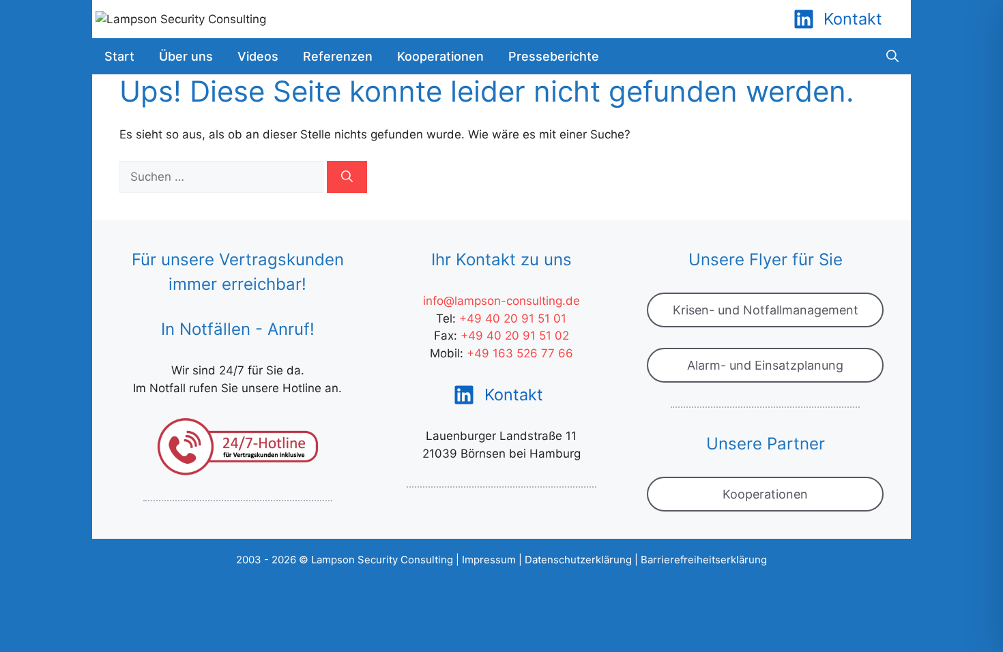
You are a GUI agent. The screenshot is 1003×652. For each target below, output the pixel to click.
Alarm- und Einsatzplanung (765, 365)
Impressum (489, 559)
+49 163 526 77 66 (520, 353)
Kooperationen (440, 56)
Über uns (186, 56)
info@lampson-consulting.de (501, 301)
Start (119, 56)
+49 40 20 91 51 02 (515, 335)
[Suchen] (347, 177)
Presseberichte (553, 56)
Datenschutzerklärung (578, 559)
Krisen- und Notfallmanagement (765, 310)
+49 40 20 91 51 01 (512, 318)
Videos (257, 56)
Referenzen (338, 56)
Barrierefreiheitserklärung (704, 559)
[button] (892, 56)
